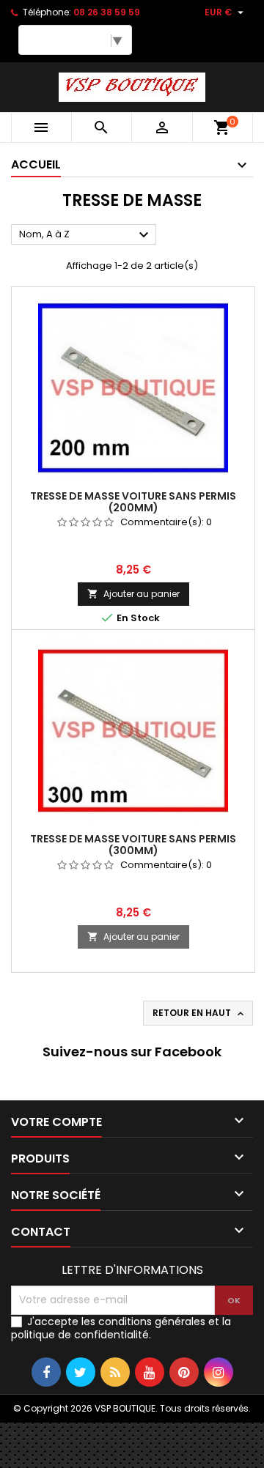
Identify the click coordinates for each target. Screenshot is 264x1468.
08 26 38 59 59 (106, 12)
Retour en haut (199, 1013)
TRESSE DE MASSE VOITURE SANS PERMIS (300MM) (133, 844)
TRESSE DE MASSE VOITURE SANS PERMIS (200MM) (133, 502)
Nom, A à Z (86, 235)
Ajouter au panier (133, 593)
